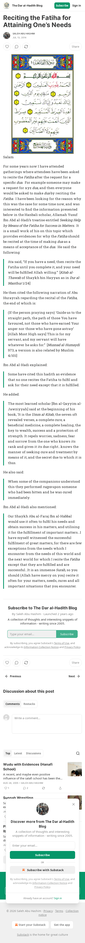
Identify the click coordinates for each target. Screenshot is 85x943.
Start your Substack (32, 925)
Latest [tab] (18, 753)
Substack (23, 934)
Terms (59, 911)
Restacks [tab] (29, 704)
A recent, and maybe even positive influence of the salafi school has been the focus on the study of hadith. (31, 776)
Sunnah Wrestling (18, 798)
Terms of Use (61, 879)
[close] (73, 804)
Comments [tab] (13, 704)
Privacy (48, 911)
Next (72, 676)
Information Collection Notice (49, 883)
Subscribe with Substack (45, 870)
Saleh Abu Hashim (24, 33)
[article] (42, 776)
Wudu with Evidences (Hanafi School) (28, 766)
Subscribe (62, 5)
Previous (15, 676)
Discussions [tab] (33, 753)
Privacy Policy (42, 887)
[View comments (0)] (17, 47)
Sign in (76, 5)
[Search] (78, 753)
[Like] (7, 47)
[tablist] (20, 704)
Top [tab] (8, 753)
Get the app (62, 925)
